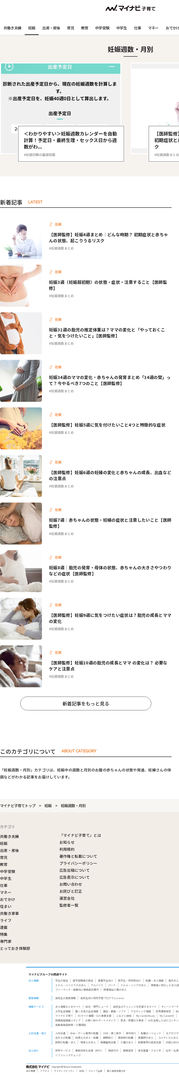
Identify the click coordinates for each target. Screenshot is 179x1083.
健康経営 (128, 1050)
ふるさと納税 (123, 1015)
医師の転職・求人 (65, 1042)
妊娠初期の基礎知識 (40, 154)
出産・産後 (51, 28)
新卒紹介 (131, 1033)
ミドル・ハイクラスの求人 (70, 985)
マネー (153, 28)
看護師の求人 (145, 1037)
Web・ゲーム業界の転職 (84, 1033)
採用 (81, 1071)
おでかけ (7, 899)
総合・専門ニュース (97, 1006)
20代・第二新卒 (112, 1033)
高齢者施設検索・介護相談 (70, 1025)
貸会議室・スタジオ (149, 1050)
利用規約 (67, 849)
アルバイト (97, 985)
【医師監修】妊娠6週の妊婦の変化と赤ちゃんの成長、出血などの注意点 (110, 475)
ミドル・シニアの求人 (133, 985)
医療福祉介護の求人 (115, 989)
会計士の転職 (63, 1037)
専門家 (5, 941)
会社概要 (30, 1071)
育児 (70, 28)
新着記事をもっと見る (85, 703)
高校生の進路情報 (65, 998)
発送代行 (113, 1050)
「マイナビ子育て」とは (80, 835)
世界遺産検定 (163, 1011)
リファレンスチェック (68, 1055)
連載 (4, 927)
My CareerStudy (145, 1015)
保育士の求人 (88, 1042)
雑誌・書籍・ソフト (114, 1011)
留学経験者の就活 (83, 980)
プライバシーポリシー (78, 863)
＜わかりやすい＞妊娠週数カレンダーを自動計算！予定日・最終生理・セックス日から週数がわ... (70, 140)
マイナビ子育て (64, 1015)
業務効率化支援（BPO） (89, 1050)
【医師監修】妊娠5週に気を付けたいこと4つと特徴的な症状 (107, 425)
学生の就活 (61, 980)
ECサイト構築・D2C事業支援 (94, 1015)
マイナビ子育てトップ (17, 805)
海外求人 (173, 980)
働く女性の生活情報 (86, 1011)
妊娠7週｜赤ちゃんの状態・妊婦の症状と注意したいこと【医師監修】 (110, 523)
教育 (84, 28)
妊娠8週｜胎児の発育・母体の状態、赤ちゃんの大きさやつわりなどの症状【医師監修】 (110, 570)
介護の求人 (126, 1042)
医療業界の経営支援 (149, 1042)
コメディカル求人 (168, 1037)
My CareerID (167, 1015)
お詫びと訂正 (70, 891)
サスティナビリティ (64, 1071)
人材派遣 (60, 1033)
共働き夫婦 (12, 28)
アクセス (44, 1071)
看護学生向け (105, 980)
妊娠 (31, 28)
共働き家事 (9, 913)
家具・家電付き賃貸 (132, 1020)
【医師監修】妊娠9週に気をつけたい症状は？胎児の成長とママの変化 (110, 618)
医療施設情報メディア (68, 1020)
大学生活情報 (63, 1011)
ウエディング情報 (141, 1011)
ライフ (5, 920)
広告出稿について (74, 870)
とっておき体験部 (15, 948)
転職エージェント (151, 1033)
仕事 (137, 28)
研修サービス (63, 1050)
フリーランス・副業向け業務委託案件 (77, 989)
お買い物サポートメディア (100, 1020)
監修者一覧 (69, 905)
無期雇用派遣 (108, 1042)
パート (112, 985)
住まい (5, 906)
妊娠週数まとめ (62, 248)
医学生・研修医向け (129, 980)
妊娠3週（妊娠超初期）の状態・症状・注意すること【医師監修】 (108, 285)
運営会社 (67, 898)
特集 (4, 934)
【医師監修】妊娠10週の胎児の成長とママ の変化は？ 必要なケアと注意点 (108, 666)
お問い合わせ (70, 884)
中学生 (121, 28)
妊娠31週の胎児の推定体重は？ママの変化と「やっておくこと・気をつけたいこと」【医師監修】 (107, 332)
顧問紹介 (108, 1037)
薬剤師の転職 (125, 1037)
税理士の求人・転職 (86, 1037)
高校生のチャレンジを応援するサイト (135, 1006)
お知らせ (67, 842)
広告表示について (74, 877)
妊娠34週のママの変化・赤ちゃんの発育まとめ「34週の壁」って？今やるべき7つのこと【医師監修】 (110, 380)
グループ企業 (95, 1071)
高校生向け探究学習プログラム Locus (102, 998)
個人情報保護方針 (116, 1071)
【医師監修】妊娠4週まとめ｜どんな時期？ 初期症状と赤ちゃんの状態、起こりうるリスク (108, 237)
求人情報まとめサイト (68, 1006)
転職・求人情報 (155, 980)
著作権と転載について (78, 856)
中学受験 (102, 28)
